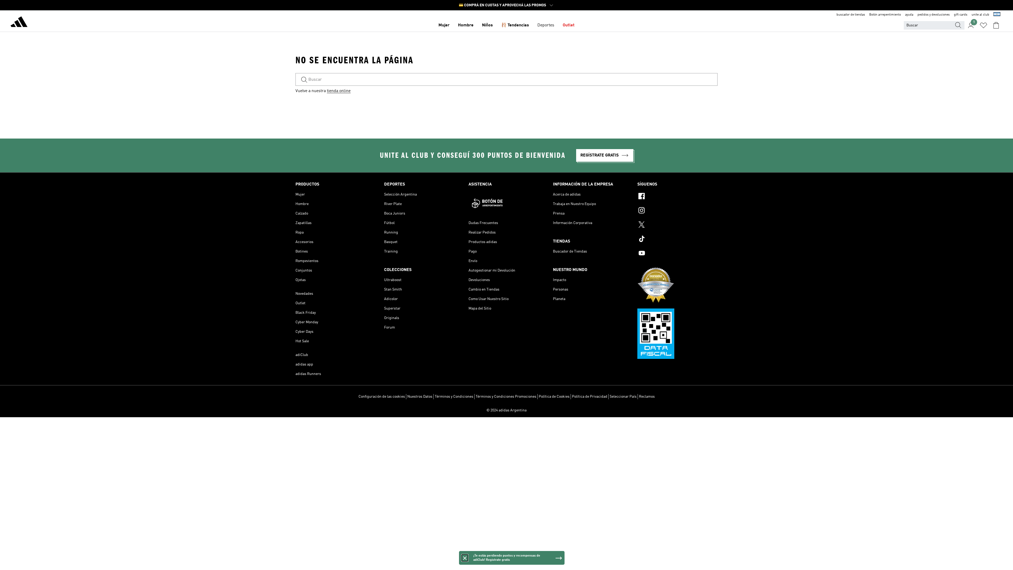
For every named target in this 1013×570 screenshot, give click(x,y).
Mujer (444, 25)
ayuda (909, 14)
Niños (487, 25)
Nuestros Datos (419, 396)
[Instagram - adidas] (677, 211)
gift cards (960, 14)
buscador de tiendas (851, 14)
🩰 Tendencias (515, 25)
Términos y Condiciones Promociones (506, 396)
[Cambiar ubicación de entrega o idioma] (996, 15)
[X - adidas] (677, 225)
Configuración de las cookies (382, 396)
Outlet (569, 25)
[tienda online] (19, 22)
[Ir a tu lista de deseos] (983, 25)
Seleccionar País (623, 396)
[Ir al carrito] (996, 25)
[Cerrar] (465, 557)
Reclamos (647, 396)
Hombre (466, 25)
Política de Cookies (554, 396)
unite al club (980, 14)
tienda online (339, 91)
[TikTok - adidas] (677, 239)
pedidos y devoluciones (934, 14)
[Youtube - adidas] (677, 254)
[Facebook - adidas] (677, 197)
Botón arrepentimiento (885, 14)
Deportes (545, 25)
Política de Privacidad (589, 396)
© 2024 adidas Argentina (506, 410)
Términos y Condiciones (454, 396)
